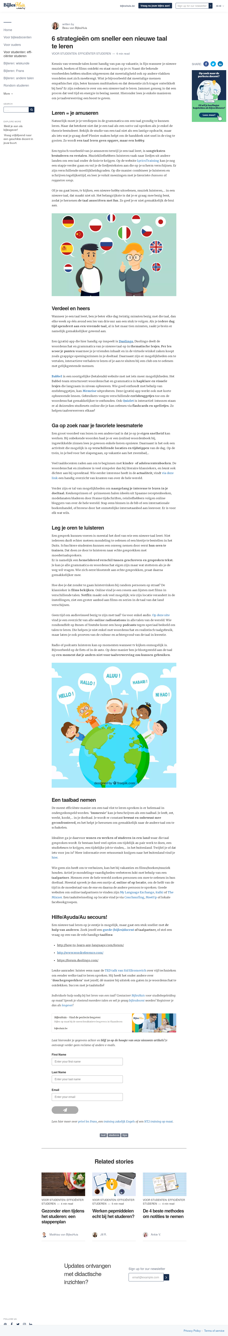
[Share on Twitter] (214, 63)
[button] (114, 1023)
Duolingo (126, 341)
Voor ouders (12, 44)
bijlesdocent (137, 1000)
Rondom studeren (16, 85)
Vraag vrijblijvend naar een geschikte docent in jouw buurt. (18, 139)
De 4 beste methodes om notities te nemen (163, 1213)
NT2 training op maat (158, 1121)
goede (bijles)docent (118, 930)
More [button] (7, 93)
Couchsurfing (134, 897)
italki (159, 892)
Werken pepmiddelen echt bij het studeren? (113, 1213)
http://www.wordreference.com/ (80, 952)
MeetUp (151, 897)
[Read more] (63, 1184)
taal (103, 1135)
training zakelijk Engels (119, 1121)
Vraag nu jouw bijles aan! (155, 5)
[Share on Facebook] (206, 63)
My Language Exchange (137, 892)
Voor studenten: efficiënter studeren (18, 53)
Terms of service (214, 1330)
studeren (114, 1135)
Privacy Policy (192, 1330)
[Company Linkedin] (30, 1323)
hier (55, 857)
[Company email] (5, 1323)
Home (8, 29)
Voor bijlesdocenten (18, 37)
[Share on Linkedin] (220, 63)
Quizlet (128, 400)
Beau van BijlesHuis (74, 28)
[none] (211, 6)
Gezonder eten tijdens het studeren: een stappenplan (63, 1216)
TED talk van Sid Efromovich (125, 970)
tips (125, 1135)
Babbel (57, 376)
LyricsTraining (148, 160)
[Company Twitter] (18, 1323)
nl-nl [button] (219, 5)
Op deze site (161, 615)
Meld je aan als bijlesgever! (13, 128)
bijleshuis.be (127, 5)
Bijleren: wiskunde (16, 63)
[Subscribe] (31, 109)
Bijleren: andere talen (19, 78)
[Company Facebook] (11, 1323)
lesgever (67, 1005)
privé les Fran (87, 1121)
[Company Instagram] (24, 1323)
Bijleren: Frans (14, 70)
